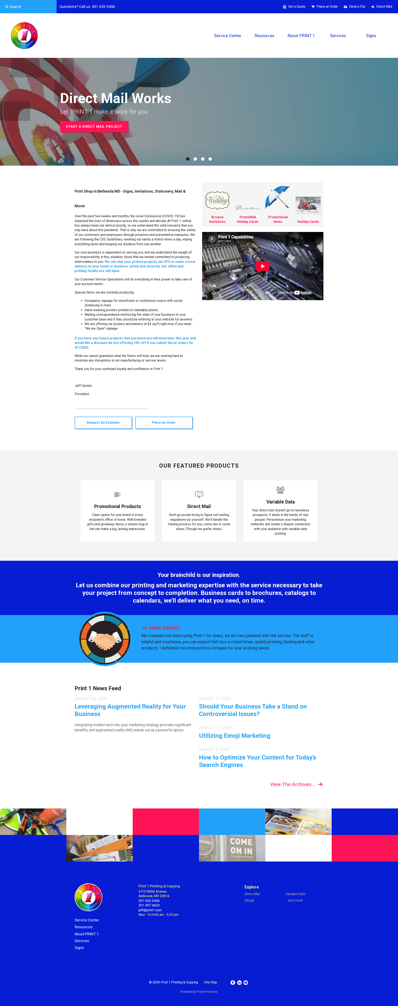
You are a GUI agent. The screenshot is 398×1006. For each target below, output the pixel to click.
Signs (371, 35)
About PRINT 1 (301, 35)
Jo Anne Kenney (161, 628)
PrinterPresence (207, 991)
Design (249, 900)
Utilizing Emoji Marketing (234, 735)
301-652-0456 (149, 901)
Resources (264, 35)
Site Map (210, 982)
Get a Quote (296, 6)
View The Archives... (292, 784)
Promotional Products (117, 506)
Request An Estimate (103, 423)
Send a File (357, 6)
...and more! (294, 900)
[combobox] (28, 6)
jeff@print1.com (149, 910)
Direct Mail (384, 6)
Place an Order (327, 6)
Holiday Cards (308, 222)
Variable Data (280, 502)
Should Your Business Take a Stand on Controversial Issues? (253, 710)
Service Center (227, 35)
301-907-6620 (149, 905)
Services (338, 35)
